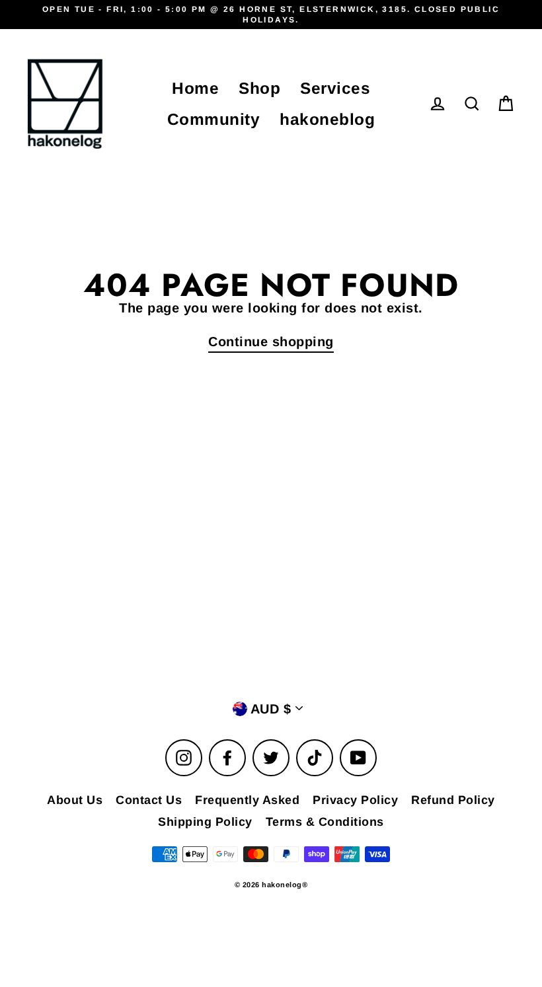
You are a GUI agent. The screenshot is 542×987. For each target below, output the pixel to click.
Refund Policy (453, 800)
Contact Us (149, 800)
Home (195, 88)
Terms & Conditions (325, 821)
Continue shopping (271, 341)
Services (335, 88)
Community (213, 119)
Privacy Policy (355, 800)
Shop (259, 88)
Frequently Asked (247, 800)
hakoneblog (327, 119)
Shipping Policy (205, 821)
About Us (74, 800)
